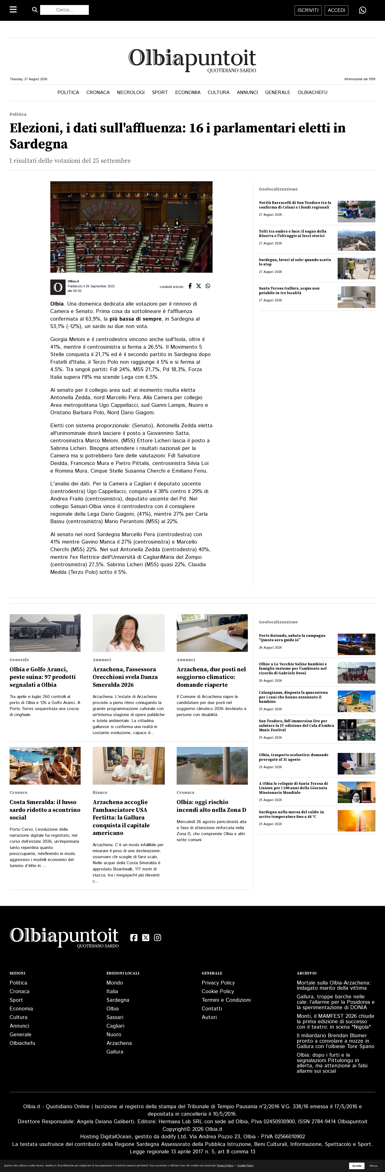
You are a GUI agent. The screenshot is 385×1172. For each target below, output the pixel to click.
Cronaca (98, 92)
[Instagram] (157, 938)
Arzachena (119, 1043)
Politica (68, 92)
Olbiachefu (312, 92)
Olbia (112, 1009)
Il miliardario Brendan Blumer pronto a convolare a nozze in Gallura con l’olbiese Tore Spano (335, 1041)
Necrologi (131, 92)
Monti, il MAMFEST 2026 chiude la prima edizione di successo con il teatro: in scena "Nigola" (335, 1021)
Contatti (212, 1009)
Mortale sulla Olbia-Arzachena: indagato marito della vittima (334, 985)
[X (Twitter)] (146, 938)
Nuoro (113, 1035)
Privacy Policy (218, 983)
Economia (188, 92)
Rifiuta (374, 1165)
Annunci (247, 92)
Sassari (114, 1017)
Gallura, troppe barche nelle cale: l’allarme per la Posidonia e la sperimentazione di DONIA (336, 1002)
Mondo (114, 983)
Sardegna (117, 1000)
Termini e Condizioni (226, 1000)
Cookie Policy (218, 992)
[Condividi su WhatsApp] (362, 10)
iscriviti (308, 10)
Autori (209, 1017)
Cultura (218, 92)
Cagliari (115, 1026)
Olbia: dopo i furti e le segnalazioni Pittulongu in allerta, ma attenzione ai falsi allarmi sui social (332, 1063)
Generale (277, 92)
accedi (336, 10)
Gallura (114, 1052)
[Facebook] (134, 938)
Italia (112, 992)
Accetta (356, 1165)
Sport (160, 92)
